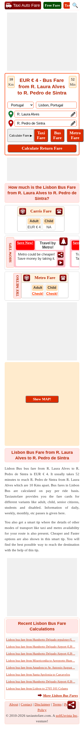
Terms (57, 704)
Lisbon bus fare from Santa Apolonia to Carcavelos (38, 674)
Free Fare (52, 5)
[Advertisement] (42, 42)
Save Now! (25, 243)
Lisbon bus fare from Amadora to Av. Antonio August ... (40, 667)
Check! (37, 294)
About (13, 704)
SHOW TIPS (10, 252)
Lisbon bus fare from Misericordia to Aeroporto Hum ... (40, 660)
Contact (26, 704)
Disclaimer (42, 704)
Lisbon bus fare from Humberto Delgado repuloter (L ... (40, 639)
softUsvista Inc (66, 715)
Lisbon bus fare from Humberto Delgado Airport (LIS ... (40, 646)
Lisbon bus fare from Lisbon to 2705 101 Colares (37, 688)
